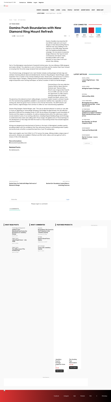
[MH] (10, 36)
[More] (73, 161)
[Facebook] (93, 1)
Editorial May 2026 (88, 96)
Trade (15, 20)
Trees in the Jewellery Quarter (44, 248)
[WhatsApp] (106, 1)
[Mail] (99, 1)
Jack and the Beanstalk (89, 130)
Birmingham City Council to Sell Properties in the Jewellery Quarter (45, 231)
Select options (73, 367)
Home (10, 20)
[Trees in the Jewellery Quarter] (33, 249)
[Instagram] (97, 1)
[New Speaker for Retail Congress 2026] (77, 121)
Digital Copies (85, 78)
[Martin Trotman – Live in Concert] (77, 137)
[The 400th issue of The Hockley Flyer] (7, 250)
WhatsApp (104, 396)
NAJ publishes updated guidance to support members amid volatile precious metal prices (92, 113)
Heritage (40, 236)
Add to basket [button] (59, 370)
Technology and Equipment (18, 227)
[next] (106, 13)
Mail (75, 396)
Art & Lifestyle (41, 245)
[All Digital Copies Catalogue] (77, 88)
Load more (87, 143)
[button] (46, 2)
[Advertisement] (40, 173)
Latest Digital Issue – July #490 (53, 13)
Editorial (84, 94)
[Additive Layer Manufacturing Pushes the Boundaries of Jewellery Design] (7, 231)
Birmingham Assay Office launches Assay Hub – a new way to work (91, 104)
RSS (90, 396)
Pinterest (82, 396)
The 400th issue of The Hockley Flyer (18, 249)
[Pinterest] (102, 1)
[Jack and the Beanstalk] (77, 129)
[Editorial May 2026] (77, 95)
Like (77, 28)
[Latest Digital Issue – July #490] (77, 80)
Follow (84, 28)
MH (14, 36)
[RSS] (87, 395)
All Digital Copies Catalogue (91, 88)
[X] (104, 1)
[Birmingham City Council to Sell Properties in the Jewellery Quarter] (33, 231)
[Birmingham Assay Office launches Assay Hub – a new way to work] (77, 103)
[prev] (103, 13)
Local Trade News (86, 100)
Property (40, 227)
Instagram (66, 396)
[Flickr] (95, 1)
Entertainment (86, 128)
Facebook (56, 396)
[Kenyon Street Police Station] (33, 240)
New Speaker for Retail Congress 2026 (89, 122)
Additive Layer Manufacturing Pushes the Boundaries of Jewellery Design (19, 232)
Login (67, 199)
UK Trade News (21, 20)
